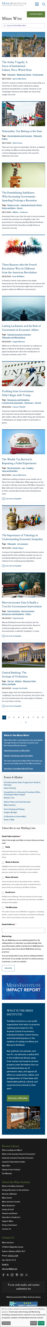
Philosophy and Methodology (13, 338)
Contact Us (6, 1229)
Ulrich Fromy (17, 143)
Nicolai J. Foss (9, 798)
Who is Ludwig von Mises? (12, 1150)
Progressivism (38, 75)
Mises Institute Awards (11, 1202)
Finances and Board (9, 1213)
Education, (11, 75)
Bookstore (10, 892)
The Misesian (11, 907)
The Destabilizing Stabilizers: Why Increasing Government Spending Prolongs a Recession (19, 197)
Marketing (6, 936)
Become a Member (18, 1098)
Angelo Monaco (18, 342)
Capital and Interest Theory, (31, 205)
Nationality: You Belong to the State (22, 131)
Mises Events (7, 1198)
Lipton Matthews (19, 79)
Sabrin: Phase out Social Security (17, 802)
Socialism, (30, 468)
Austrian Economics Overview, (19, 335)
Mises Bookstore (8, 1206)
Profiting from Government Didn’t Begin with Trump (18, 393)
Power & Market (13, 777)
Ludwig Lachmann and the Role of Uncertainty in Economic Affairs (21, 328)
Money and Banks (9, 684)
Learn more (15, 949)
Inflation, (18, 681)
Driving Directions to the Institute (15, 1190)
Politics (5, 139)
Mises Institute (10, 805)
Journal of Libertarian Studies (13, 1162)
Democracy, (29, 403)
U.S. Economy (22, 544)
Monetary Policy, (29, 681)
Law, (23, 468)
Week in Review (12, 862)
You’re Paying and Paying (14, 809)
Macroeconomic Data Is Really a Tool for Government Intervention (22, 605)
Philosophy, (37, 136)
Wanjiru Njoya (18, 548)
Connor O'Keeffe (19, 407)
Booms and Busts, (9, 208)
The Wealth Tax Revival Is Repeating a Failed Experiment (19, 461)
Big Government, (14, 468)
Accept (41, 1323)
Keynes (20, 208)
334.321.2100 (13, 1256)
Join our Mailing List (9, 1269)
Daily (7, 847)
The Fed (38, 403)
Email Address (9, 924)
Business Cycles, (13, 205)
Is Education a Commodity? (15, 817)
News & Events (11, 877)
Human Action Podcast (11, 1170)
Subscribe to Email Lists (11, 1217)
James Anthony (10, 788)
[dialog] (23, 1316)
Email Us (5, 1265)
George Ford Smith (19, 688)
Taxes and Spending (9, 471)
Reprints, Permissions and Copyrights (18, 756)
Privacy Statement (9, 1225)
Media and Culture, (24, 75)
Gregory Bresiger (10, 812)
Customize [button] (6, 1323)
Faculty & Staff (8, 1210)
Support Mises (36, 14)
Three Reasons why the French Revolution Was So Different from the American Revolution (19, 269)
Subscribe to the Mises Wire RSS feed (18, 769)
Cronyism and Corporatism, (12, 403)
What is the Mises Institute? (13, 1186)
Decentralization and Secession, (19, 136)
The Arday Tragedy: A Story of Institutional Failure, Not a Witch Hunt (17, 66)
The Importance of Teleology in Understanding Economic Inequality (22, 537)
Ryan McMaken (18, 277)
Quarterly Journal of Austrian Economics (18, 1158)
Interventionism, (13, 611)
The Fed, (10, 681)
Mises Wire (6, 1166)
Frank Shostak (18, 618)
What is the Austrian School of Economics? (18, 1154)
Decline (33, 1323)
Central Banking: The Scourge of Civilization (15, 675)
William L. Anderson (20, 212)
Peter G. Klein (9, 820)
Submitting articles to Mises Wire (17, 751)
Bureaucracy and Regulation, (18, 400)
